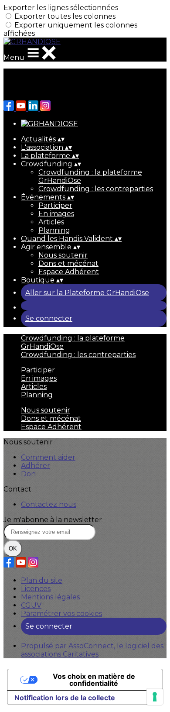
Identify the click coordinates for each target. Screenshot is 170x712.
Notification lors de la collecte (64, 697)
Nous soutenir (63, 255)
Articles (51, 222)
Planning (54, 230)
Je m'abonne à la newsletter (52, 520)
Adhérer (35, 465)
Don (28, 474)
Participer (55, 205)
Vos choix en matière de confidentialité (94, 680)
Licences (36, 589)
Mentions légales (50, 597)
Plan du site (41, 580)
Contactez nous (48, 504)
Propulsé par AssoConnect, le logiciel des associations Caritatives (92, 650)
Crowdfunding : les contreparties (95, 189)
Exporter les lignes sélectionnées (60, 7)
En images (56, 214)
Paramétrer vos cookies (61, 613)
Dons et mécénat (68, 263)
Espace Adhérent (68, 272)
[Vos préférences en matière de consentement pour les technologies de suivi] (154, 696)
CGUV (31, 605)
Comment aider (48, 457)
